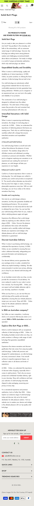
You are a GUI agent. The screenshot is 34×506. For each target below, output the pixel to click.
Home (2, 10)
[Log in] (27, 6)
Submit (26, 438)
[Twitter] (18, 443)
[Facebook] (14, 443)
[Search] (7, 6)
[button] (16, 22)
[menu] (2, 6)
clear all (26, 35)
